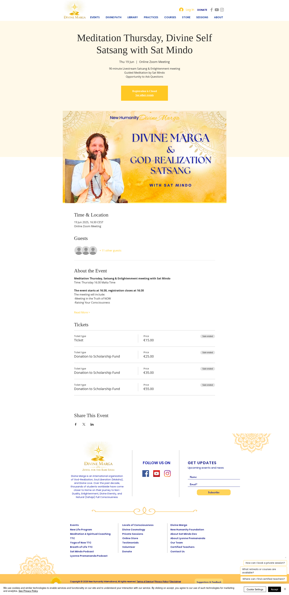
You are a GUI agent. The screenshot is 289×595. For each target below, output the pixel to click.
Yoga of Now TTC (80, 542)
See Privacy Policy (28, 590)
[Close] (285, 589)
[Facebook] (145, 473)
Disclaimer (175, 581)
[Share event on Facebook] (75, 424)
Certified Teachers (182, 547)
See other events (144, 95)
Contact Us (177, 551)
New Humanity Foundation (187, 529)
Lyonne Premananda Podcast (89, 556)
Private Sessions (132, 534)
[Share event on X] (83, 424)
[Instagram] (167, 473)
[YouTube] (156, 473)
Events (74, 525)
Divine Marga (178, 525)
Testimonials (130, 542)
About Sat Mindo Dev (183, 534)
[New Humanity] (211, 9)
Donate (127, 551)
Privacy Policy (162, 581)
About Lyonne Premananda (187, 538)
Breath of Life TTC (81, 547)
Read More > (82, 312)
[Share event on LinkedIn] (92, 424)
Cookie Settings (255, 589)
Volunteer (128, 547)
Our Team (176, 542)
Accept (274, 589)
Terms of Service (145, 581)
